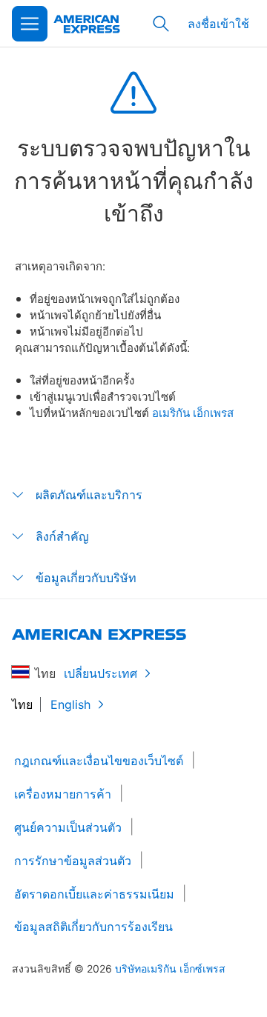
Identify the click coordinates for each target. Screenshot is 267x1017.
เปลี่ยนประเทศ (100, 673)
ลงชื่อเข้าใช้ (218, 23)
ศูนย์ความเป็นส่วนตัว (68, 827)
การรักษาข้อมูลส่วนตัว (72, 860)
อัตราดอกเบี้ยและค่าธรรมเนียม (94, 894)
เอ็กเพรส (213, 412)
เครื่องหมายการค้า (62, 794)
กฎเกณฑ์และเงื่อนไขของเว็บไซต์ (98, 760)
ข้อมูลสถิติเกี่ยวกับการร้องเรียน (93, 926)
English (70, 704)
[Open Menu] (29, 23)
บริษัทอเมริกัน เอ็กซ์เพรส (170, 968)
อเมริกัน (172, 412)
